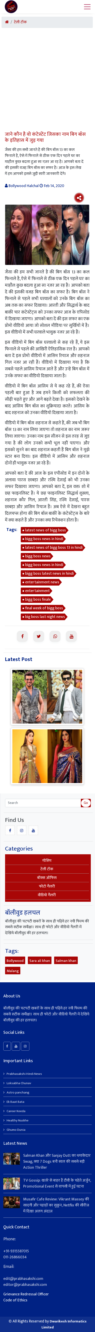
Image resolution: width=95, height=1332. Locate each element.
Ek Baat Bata (15, 1102)
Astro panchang (18, 1092)
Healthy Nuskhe (17, 1120)
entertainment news (42, 582)
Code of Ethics (15, 1300)
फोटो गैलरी (47, 886)
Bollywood (15, 961)
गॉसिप (46, 860)
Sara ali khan (39, 961)
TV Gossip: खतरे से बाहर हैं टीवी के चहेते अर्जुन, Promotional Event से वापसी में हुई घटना (57, 1183)
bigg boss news (38, 556)
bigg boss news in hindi (44, 539)
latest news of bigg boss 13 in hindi (54, 547)
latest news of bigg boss (45, 530)
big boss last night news (45, 617)
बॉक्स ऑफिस (47, 877)
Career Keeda (16, 1111)
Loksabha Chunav (19, 1083)
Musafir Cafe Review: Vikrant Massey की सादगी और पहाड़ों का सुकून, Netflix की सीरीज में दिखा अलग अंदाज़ (56, 1205)
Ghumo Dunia (16, 1130)
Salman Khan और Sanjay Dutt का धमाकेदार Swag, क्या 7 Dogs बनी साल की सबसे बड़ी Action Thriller (57, 1161)
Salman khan (66, 961)
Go (86, 803)
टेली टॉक (20, 22)
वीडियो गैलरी (47, 895)
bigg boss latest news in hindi (49, 573)
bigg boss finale (38, 599)
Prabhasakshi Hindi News (24, 1074)
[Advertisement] (47, 81)
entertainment (37, 591)
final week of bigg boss (44, 608)
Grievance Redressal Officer (26, 1294)
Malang (13, 971)
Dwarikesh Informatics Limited (64, 1324)
